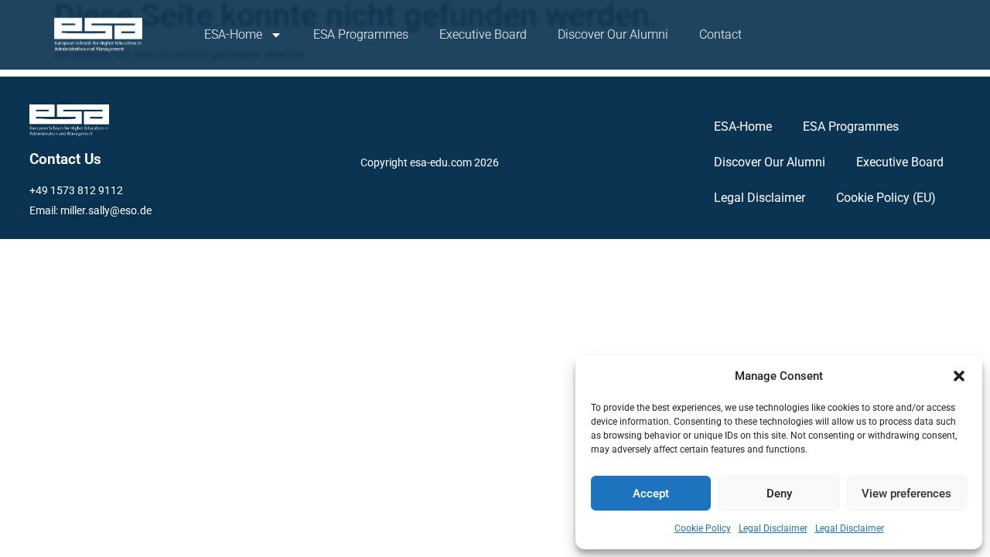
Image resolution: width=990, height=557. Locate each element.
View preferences (906, 494)
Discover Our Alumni (613, 34)
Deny (779, 494)
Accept (651, 494)
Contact (720, 34)
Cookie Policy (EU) (886, 197)
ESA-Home (233, 34)
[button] (959, 376)
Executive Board (483, 34)
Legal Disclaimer (773, 528)
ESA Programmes (360, 34)
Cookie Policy (702, 528)
